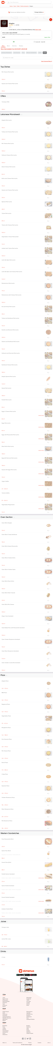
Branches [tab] (14, 45)
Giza (27, 1018)
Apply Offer (47, 37)
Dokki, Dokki (38, 29)
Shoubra (28, 1015)
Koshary (4, 1029)
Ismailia (28, 1002)
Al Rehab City (29, 1014)
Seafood (28, 1032)
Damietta (5, 1002)
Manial (4, 1020)
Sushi (27, 1029)
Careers (39, 1042)
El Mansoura (5, 1000)
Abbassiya (5, 1019)
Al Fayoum (5, 1005)
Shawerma (5, 1034)
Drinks (44, 52)
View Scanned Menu (46, 61)
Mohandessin (29, 1011)
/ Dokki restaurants (24, 6)
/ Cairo (14, 6)
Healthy (28, 1030)
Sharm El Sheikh (6, 1001)
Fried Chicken (6, 1030)
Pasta (4, 1033)
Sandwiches (5, 1032)
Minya (27, 1005)
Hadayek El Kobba (30, 1019)
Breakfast (5, 1025)
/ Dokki (18, 6)
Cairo (4, 997)
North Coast (5, 998)
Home (11, 6)
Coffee (4, 1028)
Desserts (28, 1026)
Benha (4, 1006)
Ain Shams (5, 1015)
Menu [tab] (3, 45)
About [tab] (8, 45)
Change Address (38, 12)
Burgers (28, 1025)
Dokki (4, 1012)
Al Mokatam (29, 1016)
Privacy (29, 1042)
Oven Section (17, 52)
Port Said (28, 1001)
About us (4, 1042)
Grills (27, 1028)
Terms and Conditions (17, 1042)
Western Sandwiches (31, 52)
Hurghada (28, 998)
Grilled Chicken (29, 1033)
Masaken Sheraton (7, 1018)
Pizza (23, 52)
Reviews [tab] (21, 45)
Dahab (28, 1003)
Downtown (5, 1014)
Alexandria (28, 997)
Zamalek (28, 1012)
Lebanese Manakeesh (6, 52)
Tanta (27, 1000)
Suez (4, 1003)
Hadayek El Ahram (7, 1016)
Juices (39, 52)
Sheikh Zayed (6, 1011)
